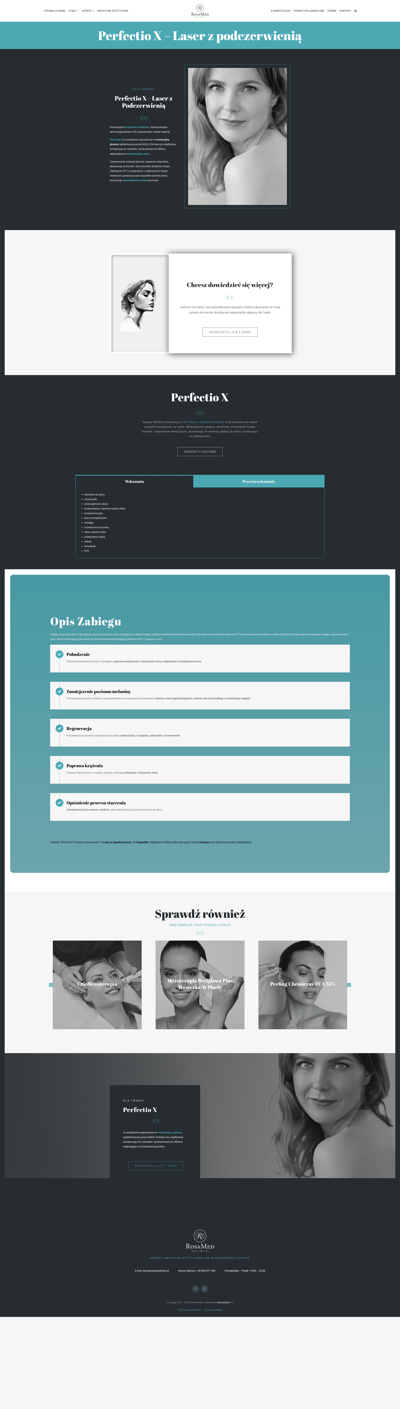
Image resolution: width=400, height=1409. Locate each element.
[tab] (134, 481)
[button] (51, 985)
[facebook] (195, 1289)
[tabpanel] (200, 522)
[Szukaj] (355, 11)
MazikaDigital (223, 1302)
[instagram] (204, 1289)
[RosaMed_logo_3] (200, 4)
